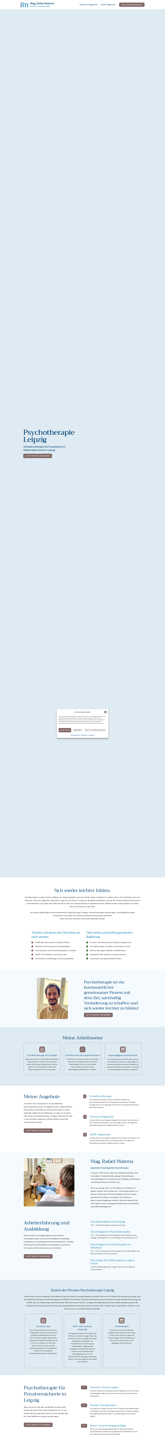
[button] (105, 712)
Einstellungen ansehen (95, 730)
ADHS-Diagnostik (108, 4)
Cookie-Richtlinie (75, 735)
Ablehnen (77, 730)
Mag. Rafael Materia (42, 3)
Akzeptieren (65, 730)
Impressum (92, 735)
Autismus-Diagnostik (88, 4)
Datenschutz (84, 735)
